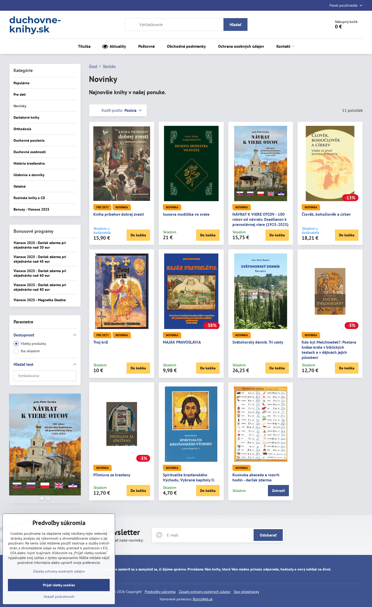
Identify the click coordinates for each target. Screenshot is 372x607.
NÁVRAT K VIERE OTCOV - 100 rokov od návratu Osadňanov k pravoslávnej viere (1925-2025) (260, 219)
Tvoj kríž (100, 342)
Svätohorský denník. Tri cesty (257, 342)
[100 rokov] (45, 445)
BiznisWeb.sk (203, 599)
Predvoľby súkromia (160, 591)
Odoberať (268, 535)
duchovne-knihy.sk (35, 24)
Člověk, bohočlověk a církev (326, 214)
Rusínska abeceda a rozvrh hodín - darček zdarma (255, 477)
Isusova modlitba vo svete (186, 214)
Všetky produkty (33, 343)
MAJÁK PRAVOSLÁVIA (182, 342)
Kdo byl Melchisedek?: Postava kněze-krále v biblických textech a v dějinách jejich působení (329, 349)
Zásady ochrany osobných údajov (205, 591)
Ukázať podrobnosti (58, 596)
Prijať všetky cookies (59, 585)
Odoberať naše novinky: (122, 540)
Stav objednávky (246, 591)
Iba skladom (30, 351)
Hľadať (235, 24)
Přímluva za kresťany (111, 474)
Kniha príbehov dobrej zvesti (118, 214)
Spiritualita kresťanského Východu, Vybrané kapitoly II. (189, 477)
